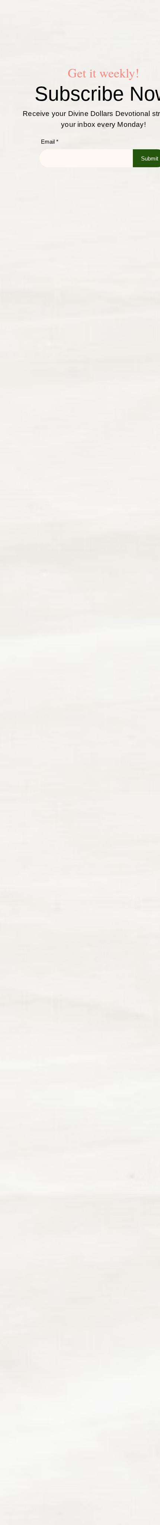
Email (48, 141)
